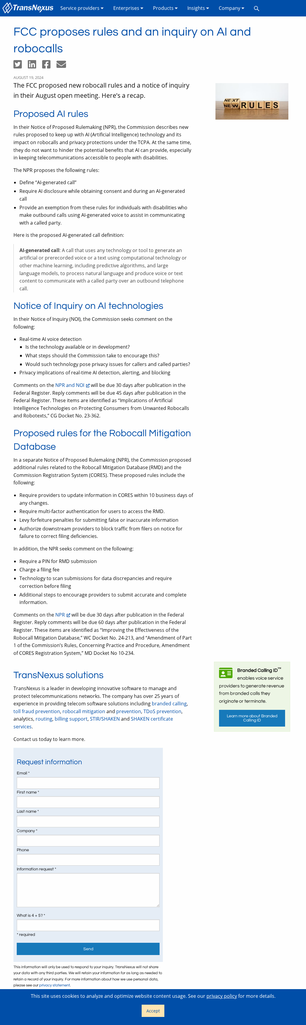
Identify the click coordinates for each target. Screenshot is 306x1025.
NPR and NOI (69, 385)
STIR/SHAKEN (105, 719)
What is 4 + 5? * (31, 915)
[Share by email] (63, 66)
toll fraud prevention (36, 711)
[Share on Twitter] (20, 66)
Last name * (28, 811)
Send (88, 949)
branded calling (169, 703)
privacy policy (221, 996)
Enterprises (126, 8)
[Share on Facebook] (49, 66)
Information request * (36, 869)
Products (164, 8)
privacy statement (54, 985)
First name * (28, 792)
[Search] (256, 8)
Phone (23, 850)
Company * (27, 831)
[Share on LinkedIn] (35, 66)
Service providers (80, 8)
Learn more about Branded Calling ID (252, 718)
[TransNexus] (29, 8)
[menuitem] (29, 8)
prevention (128, 711)
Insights (196, 8)
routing (44, 719)
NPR (60, 614)
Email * (23, 773)
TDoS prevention (162, 711)
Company (230, 8)
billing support (71, 719)
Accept (153, 1011)
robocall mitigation (83, 711)
